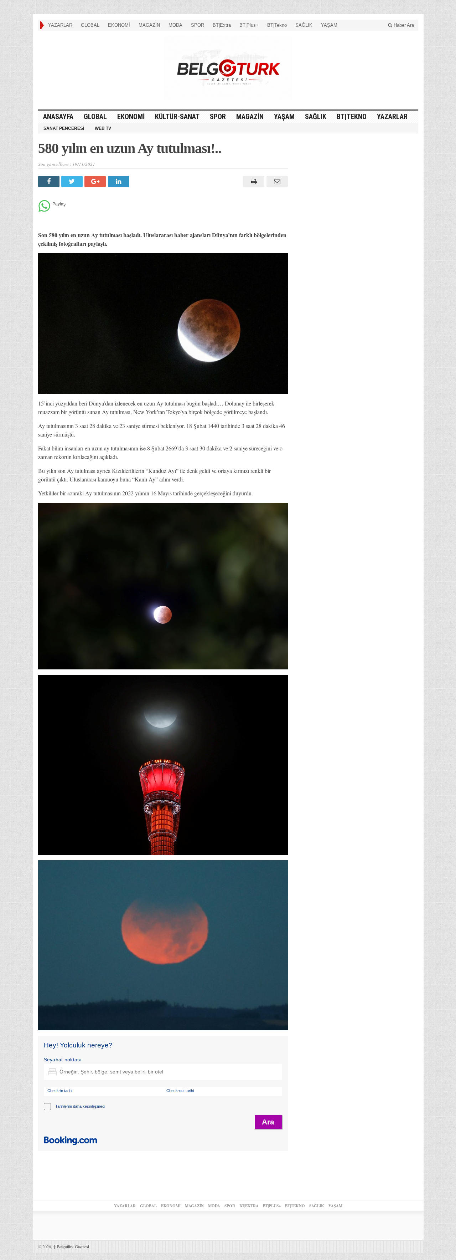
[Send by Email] (275, 181)
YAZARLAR (60, 25)
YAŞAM (329, 25)
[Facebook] (49, 181)
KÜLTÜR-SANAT (177, 116)
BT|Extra (222, 25)
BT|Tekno (277, 25)
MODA (175, 25)
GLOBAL (90, 25)
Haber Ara (403, 25)
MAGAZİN (149, 25)
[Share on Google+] (96, 181)
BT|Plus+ (249, 25)
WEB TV (103, 128)
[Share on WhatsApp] (44, 210)
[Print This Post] (252, 181)
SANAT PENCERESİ (63, 128)
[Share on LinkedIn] (119, 181)
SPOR (197, 25)
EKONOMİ (119, 25)
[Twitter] (72, 181)
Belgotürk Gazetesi (71, 1246)
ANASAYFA (58, 116)
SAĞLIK (303, 25)
